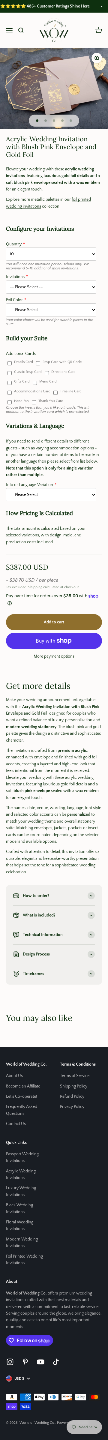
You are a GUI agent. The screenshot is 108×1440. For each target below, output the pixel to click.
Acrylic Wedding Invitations (21, 1174)
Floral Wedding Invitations (19, 1225)
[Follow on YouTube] (41, 1362)
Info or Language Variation (29, 484)
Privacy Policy (72, 1106)
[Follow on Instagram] (10, 1362)
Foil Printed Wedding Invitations (24, 1259)
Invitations (15, 276)
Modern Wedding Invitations (22, 1242)
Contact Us (16, 1123)
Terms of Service (74, 1075)
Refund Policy (72, 1096)
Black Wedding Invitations (19, 1208)
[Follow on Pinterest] (25, 1362)
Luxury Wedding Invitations (21, 1191)
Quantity (14, 244)
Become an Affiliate (23, 1086)
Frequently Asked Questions (21, 1110)
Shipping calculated (43, 587)
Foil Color (14, 300)
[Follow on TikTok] (56, 1362)
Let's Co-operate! (21, 1096)
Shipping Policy (73, 1086)
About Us (14, 1075)
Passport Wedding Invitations (22, 1157)
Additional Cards (21, 353)
